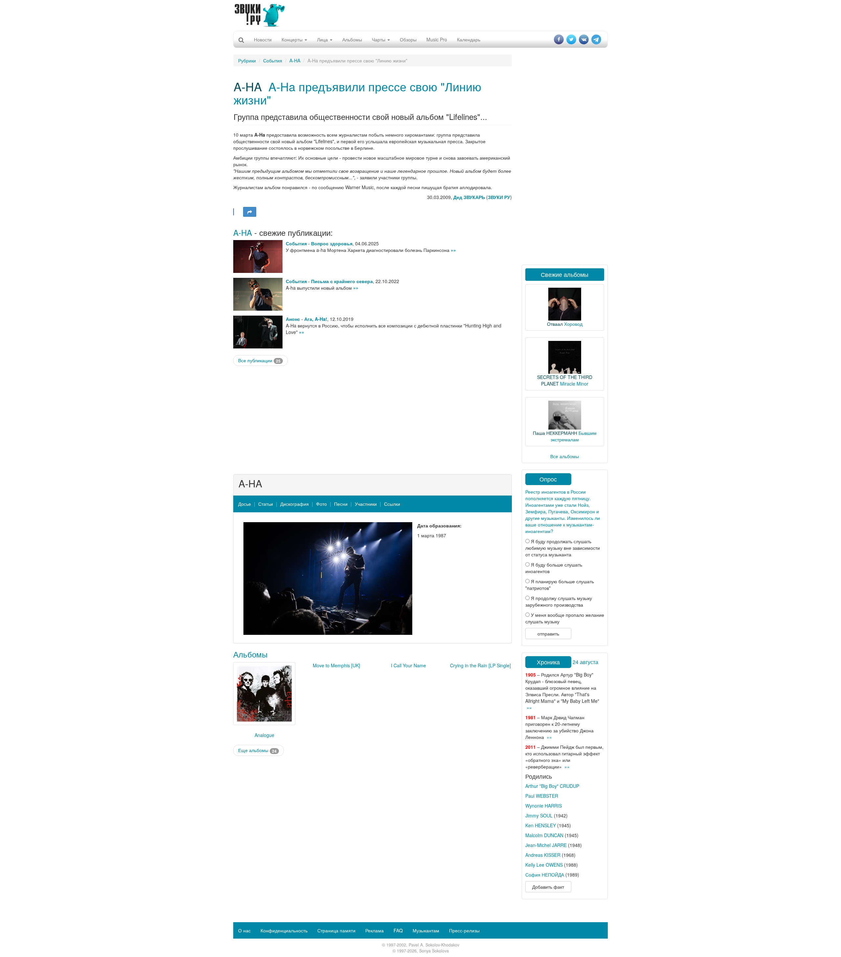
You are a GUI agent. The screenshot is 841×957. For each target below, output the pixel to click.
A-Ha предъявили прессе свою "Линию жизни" (357, 93)
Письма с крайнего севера (342, 281)
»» (453, 250)
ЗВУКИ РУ (499, 197)
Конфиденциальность (284, 930)
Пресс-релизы (464, 930)
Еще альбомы (257, 750)
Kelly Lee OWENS (544, 864)
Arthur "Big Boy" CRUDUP (552, 786)
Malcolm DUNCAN (544, 835)
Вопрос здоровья (331, 243)
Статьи (265, 504)
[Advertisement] (420, 15)
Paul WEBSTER (541, 795)
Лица (323, 39)
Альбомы (352, 39)
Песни (341, 504)
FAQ (398, 930)
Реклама (374, 930)
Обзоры (408, 39)
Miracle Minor (574, 383)
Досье (244, 504)
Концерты (293, 39)
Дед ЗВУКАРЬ (469, 197)
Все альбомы (564, 456)
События (272, 60)
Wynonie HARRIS (543, 805)
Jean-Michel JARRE (546, 845)
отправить (548, 633)
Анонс (293, 319)
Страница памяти (336, 930)
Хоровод (573, 324)
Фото (321, 504)
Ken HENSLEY (540, 825)
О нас (244, 930)
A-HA (294, 60)
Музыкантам (426, 930)
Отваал (555, 324)
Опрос (548, 479)
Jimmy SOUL (539, 815)
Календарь (468, 39)
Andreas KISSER (542, 855)
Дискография (294, 504)
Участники (366, 504)
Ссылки (392, 504)
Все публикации (259, 360)
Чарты (379, 39)
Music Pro (436, 39)
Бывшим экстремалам (574, 436)
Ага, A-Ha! (315, 319)
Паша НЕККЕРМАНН (555, 433)
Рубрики (247, 60)
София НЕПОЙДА (544, 874)
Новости (263, 39)
